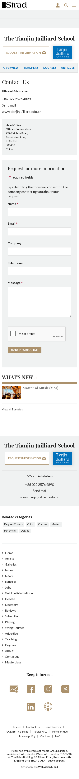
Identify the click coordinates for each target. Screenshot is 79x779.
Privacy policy (27, 736)
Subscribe (11, 616)
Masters (56, 524)
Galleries (11, 564)
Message (14, 282)
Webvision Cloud (48, 767)
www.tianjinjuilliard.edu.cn (21, 111)
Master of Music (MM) (40, 388)
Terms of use (60, 731)
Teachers (31, 67)
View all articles (12, 409)
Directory (11, 604)
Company (14, 243)
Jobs (8, 587)
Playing (10, 622)
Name (12, 203)
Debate (10, 599)
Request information (23, 52)
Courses (49, 67)
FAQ (57, 736)
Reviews (10, 610)
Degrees (10, 645)
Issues (9, 570)
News (9, 576)
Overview (11, 67)
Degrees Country (13, 524)
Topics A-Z (40, 731)
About (9, 650)
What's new (17, 377)
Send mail (9, 105)
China (30, 524)
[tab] (39, 377)
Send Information (24, 349)
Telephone (15, 263)
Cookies (45, 736)
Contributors (52, 727)
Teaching (11, 639)
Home (9, 553)
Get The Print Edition (19, 593)
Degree (25, 530)
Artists (9, 558)
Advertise (11, 633)
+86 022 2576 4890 (16, 99)
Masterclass (13, 662)
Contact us (12, 656)
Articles (68, 67)
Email (11, 223)
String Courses (14, 627)
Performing (10, 530)
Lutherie (10, 581)
